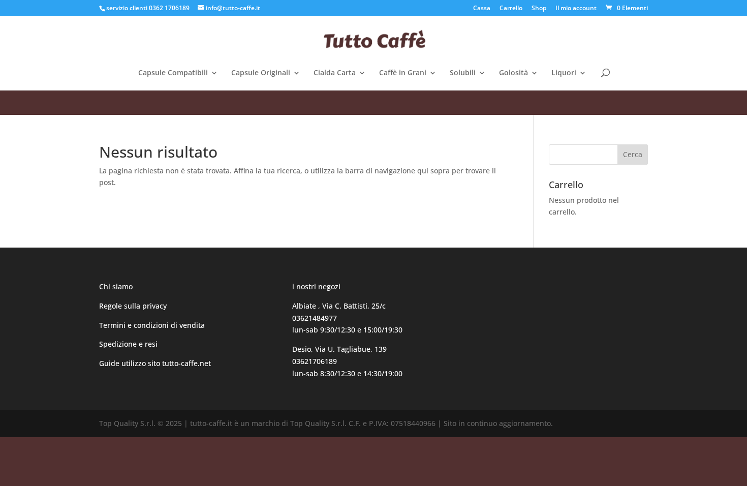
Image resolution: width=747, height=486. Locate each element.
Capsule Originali (260, 73)
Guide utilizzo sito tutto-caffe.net (155, 363)
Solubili (463, 73)
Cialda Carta (335, 73)
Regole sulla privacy (134, 306)
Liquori (563, 73)
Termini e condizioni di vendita (152, 325)
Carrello (511, 8)
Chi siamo (116, 286)
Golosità (513, 73)
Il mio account (576, 8)
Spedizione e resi (128, 344)
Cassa (481, 8)
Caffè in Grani (402, 73)
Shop (539, 8)
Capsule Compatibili (173, 73)
